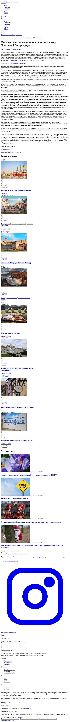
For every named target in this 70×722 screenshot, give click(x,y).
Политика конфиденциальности (10, 719)
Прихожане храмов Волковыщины (11, 152)
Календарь (7, 8)
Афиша (6, 13)
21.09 (6, 373)
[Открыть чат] (1, 646)
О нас (5, 679)
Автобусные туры (9, 670)
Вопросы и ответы (9, 688)
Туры (5, 5)
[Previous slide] (2, 160)
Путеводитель (8, 661)
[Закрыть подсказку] (1, 634)
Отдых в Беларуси (9, 673)
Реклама (6, 689)
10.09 (9, 229)
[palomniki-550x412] (7, 149)
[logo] (12, 2)
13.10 (2, 266)
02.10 (2, 303)
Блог (5, 10)
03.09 (6, 229)
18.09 (5, 193)
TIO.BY (4, 717)
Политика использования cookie (47, 719)
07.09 (2, 373)
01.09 (2, 229)
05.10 (9, 373)
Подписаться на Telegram (10, 561)
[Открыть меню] (3, 2)
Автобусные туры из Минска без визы (15, 498)
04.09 (2, 193)
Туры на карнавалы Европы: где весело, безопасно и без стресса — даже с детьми (31, 522)
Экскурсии (7, 7)
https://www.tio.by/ (61, 698)
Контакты (7, 682)
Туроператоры (8, 662)
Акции (6, 12)
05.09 (6, 444)
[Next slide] (4, 160)
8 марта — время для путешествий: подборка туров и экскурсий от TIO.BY (29, 475)
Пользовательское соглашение (29, 719)
